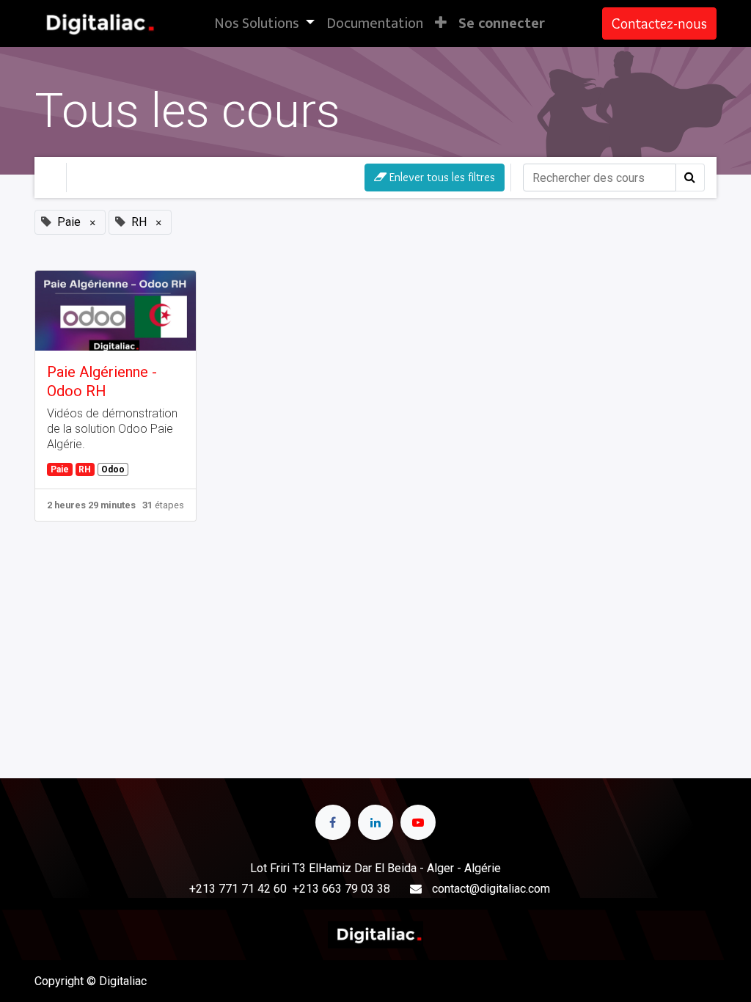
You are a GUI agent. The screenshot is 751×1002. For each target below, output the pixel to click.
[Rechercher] (690, 177)
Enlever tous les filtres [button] (441, 177)
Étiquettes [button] (206, 177)
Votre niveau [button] (115, 177)
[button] (441, 23)
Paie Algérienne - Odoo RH (102, 381)
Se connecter (501, 23)
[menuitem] (374, 23)
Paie (60, 469)
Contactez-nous (659, 23)
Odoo (113, 469)
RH (84, 469)
